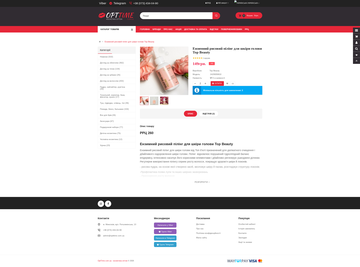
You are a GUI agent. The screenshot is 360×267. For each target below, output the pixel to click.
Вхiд (209, 3)
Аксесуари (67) (107, 121)
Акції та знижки (245, 242)
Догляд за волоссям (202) (112, 81)
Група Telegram (166, 244)
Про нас (200, 228)
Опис (190, 114)
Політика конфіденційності (208, 233)
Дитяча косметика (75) (110, 133)
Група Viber (166, 231)
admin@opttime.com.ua (113, 236)
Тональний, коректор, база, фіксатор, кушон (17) (112, 96)
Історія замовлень (246, 228)
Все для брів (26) (108, 115)
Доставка (200, 224)
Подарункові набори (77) (111, 127)
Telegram (119, 3)
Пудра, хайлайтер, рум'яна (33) (112, 88)
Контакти (242, 233)
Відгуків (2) (209, 114)
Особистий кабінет (247, 224)
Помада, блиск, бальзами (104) (114, 109)
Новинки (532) (106, 57)
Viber (102, 3)
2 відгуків (206, 58)
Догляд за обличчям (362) (112, 63)
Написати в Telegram (165, 238)
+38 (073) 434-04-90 (145, 3)
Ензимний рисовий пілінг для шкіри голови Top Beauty (129, 42)
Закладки (242, 237)
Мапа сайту (201, 237)
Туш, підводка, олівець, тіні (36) (114, 103)
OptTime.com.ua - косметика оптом (112, 261)
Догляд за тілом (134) (110, 69)
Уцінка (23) (105, 145)
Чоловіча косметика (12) (111, 139)
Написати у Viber (165, 225)
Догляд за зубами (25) (110, 75)
